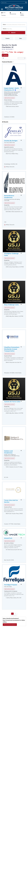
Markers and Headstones (8, 452)
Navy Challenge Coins (11, 305)
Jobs (20, 38)
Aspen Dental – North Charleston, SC (11, 89)
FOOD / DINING (22, 14)
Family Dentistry (8, 100)
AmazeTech (8, 538)
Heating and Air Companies (10, 591)
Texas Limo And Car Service (11, 501)
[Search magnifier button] (26, 2)
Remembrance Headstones (9, 196)
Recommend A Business (10, 624)
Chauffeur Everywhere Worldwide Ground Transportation (11, 349)
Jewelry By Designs (10, 141)
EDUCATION (13, 14)
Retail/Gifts (6, 205)
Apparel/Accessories (9, 147)
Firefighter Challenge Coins (11, 254)
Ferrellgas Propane (10, 585)
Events (7, 38)
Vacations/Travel (8, 356)
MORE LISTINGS (10, 543)
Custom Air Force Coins (12, 401)
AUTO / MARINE (3, 14)
